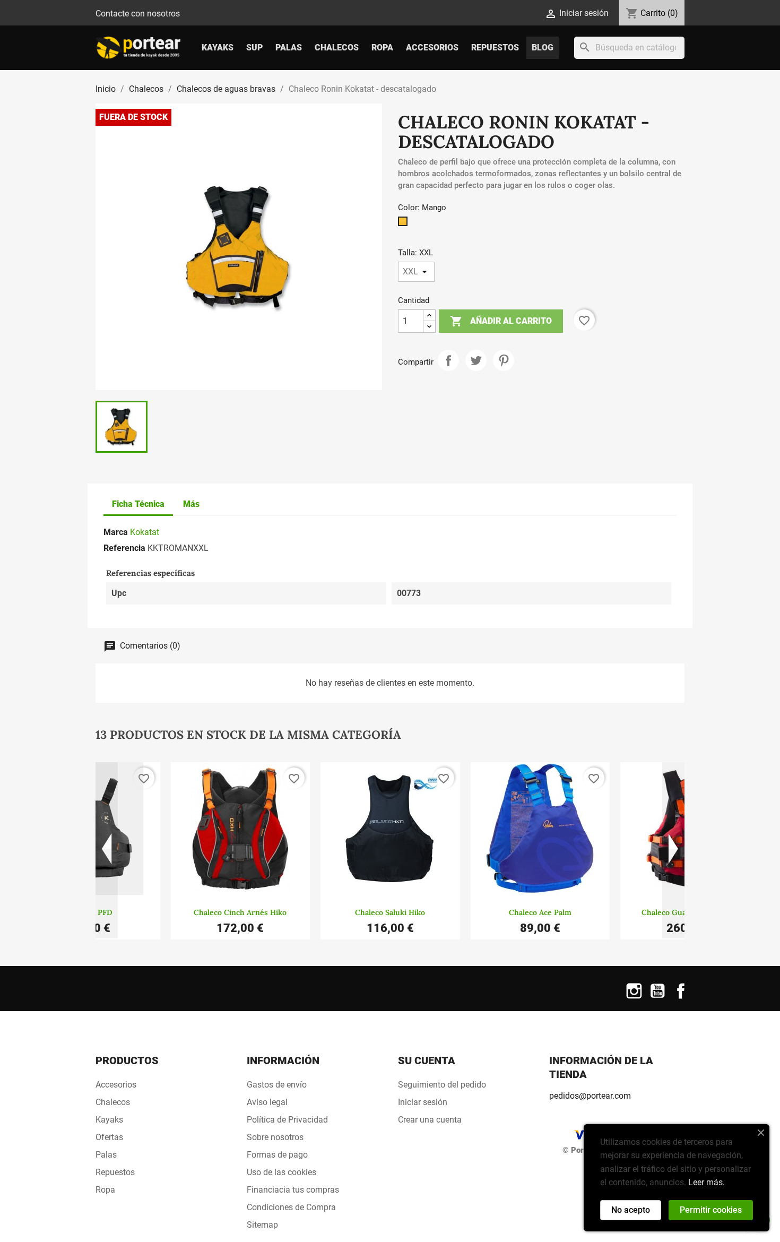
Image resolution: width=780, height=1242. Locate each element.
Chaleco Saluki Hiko (390, 912)
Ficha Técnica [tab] (138, 504)
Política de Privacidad (287, 1120)
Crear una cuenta (430, 1120)
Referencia (124, 548)
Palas (288, 47)
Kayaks (217, 47)
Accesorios (432, 47)
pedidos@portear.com (590, 1096)
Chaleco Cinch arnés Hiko (240, 912)
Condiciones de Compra (291, 1207)
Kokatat (144, 532)
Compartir (448, 360)
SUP (254, 47)
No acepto (630, 1210)
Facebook (680, 998)
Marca (115, 532)
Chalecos (337, 47)
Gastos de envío (277, 1085)
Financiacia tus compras (293, 1190)
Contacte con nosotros (138, 13)
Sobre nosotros (275, 1137)
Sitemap (262, 1225)
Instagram (634, 998)
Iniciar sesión (422, 1102)
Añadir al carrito (501, 321)
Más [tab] (191, 504)
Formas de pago (277, 1155)
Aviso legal (267, 1102)
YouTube (657, 998)
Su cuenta (426, 1060)
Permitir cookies (711, 1210)
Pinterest (503, 360)
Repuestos (495, 47)
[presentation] (107, 850)
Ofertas (109, 1137)
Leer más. (706, 1182)
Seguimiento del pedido (442, 1085)
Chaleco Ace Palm (540, 912)
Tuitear (476, 360)
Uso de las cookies (281, 1172)
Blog (542, 47)
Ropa (382, 47)
